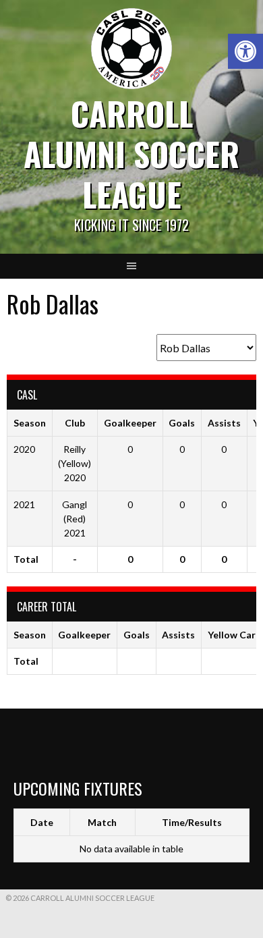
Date (41, 822)
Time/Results (192, 822)
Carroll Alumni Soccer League (131, 153)
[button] (245, 51)
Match (102, 822)
